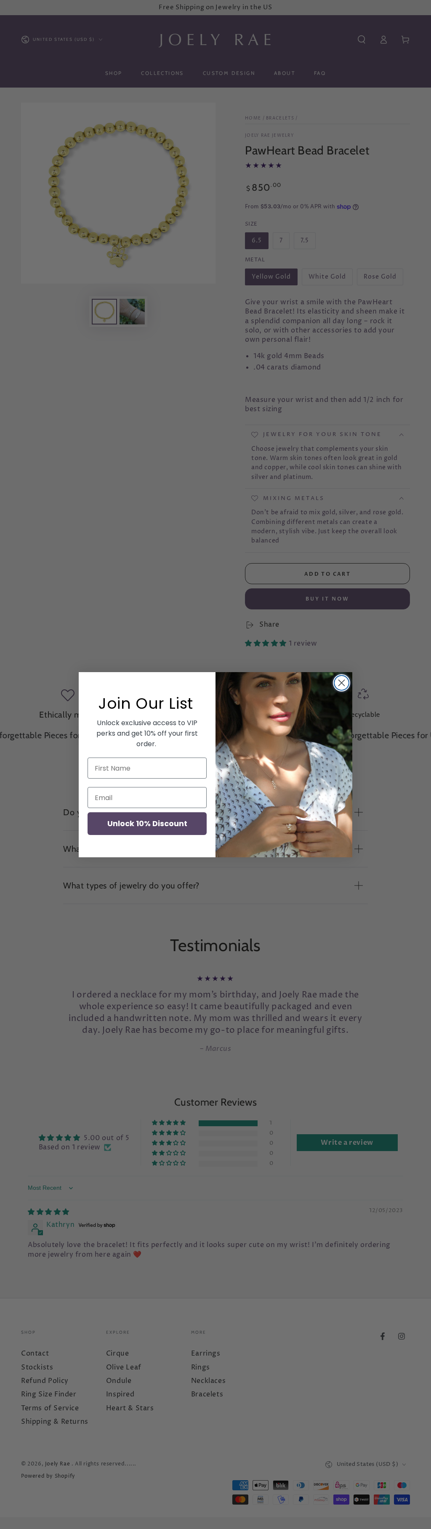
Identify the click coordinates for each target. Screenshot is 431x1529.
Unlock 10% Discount (147, 823)
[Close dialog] (341, 682)
